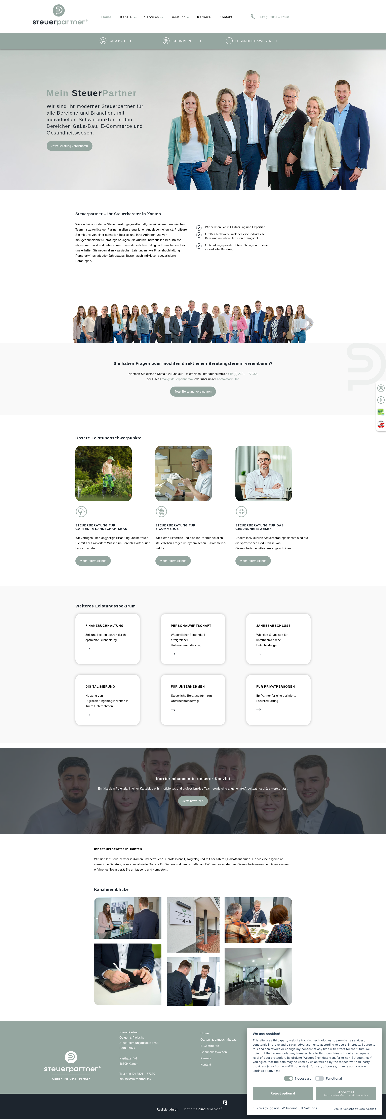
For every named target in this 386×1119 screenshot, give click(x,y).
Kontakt (205, 1064)
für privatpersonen (275, 686)
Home (204, 1033)
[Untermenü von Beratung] (187, 17)
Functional (334, 1078)
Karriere (205, 1058)
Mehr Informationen (93, 560)
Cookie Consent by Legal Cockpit (355, 1108)
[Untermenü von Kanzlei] (134, 17)
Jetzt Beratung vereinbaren (69, 146)
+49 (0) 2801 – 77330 (274, 17)
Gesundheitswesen (253, 41)
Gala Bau (117, 41)
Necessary (303, 1078)
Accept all (346, 1093)
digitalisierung (100, 686)
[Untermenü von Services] (161, 17)
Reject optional (283, 1093)
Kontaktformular (228, 379)
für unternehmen (188, 686)
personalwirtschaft (191, 625)
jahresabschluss (273, 625)
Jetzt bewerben (193, 801)
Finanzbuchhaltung (104, 625)
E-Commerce (183, 41)
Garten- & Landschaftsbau (218, 1039)
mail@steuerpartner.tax (178, 379)
